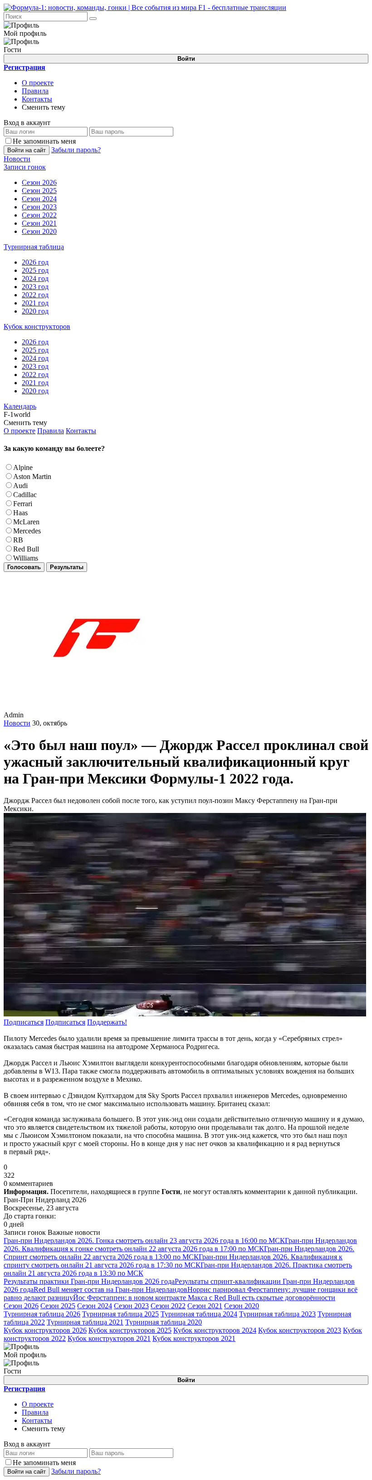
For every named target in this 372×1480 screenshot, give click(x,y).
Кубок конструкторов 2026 (45, 1330)
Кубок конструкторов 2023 (299, 1330)
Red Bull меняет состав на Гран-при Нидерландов (110, 1289)
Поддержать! (107, 1022)
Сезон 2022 (168, 1306)
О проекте (38, 83)
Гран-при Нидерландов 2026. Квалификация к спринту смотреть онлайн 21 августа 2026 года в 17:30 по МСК (173, 1261)
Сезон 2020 (241, 1306)
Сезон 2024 (94, 1306)
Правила (35, 91)
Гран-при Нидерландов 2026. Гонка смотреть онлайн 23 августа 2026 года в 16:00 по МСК (144, 1240)
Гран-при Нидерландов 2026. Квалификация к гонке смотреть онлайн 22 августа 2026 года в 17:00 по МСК (180, 1245)
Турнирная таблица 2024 (199, 1314)
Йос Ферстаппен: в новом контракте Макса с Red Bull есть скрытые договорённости (204, 1297)
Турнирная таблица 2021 (85, 1322)
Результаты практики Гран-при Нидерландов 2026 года (89, 1281)
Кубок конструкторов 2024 (214, 1330)
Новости (17, 723)
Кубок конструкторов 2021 (109, 1338)
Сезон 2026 (21, 1306)
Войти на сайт (26, 150)
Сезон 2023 (131, 1306)
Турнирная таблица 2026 (42, 1314)
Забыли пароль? (76, 150)
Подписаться (24, 1022)
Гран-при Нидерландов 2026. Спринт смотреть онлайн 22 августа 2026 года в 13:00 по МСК (179, 1253)
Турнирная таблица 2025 (120, 1314)
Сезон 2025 (57, 1306)
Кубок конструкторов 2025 (129, 1330)
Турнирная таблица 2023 (277, 1314)
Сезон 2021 (204, 1306)
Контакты (37, 99)
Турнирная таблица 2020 (163, 1322)
